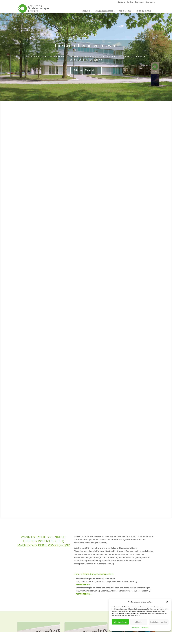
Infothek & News (124, 11)
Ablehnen (138, 622)
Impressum (145, 627)
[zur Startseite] (33, 8)
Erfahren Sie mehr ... (86, 70)
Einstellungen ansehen (158, 622)
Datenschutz (135, 627)
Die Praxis (86, 11)
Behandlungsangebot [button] (104, 11)
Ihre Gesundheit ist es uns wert (86, 45)
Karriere (130, 2)
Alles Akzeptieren (120, 622)
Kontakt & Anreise (143, 11)
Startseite (121, 2)
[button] (167, 602)
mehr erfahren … (84, 584)
